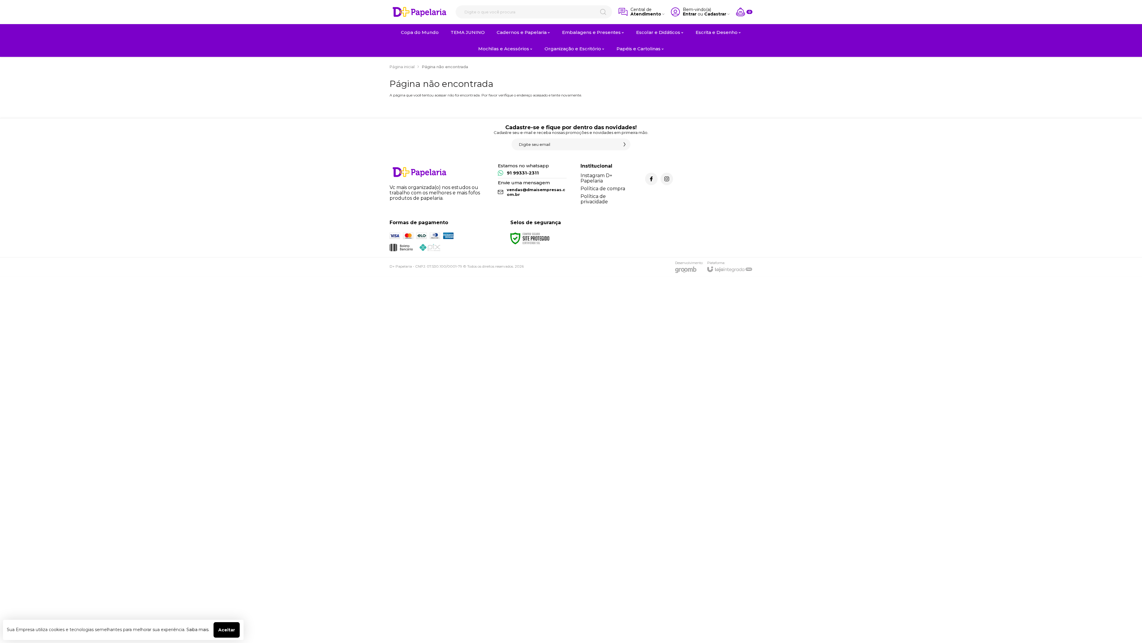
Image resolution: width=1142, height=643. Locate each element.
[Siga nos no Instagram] (667, 179)
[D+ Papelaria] (419, 12)
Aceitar (226, 630)
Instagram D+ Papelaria (596, 178)
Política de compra (603, 188)
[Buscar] (603, 11)
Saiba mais (197, 629)
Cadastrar (715, 14)
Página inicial (402, 66)
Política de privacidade (594, 199)
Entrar (690, 14)
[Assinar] (624, 144)
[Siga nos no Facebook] (651, 179)
